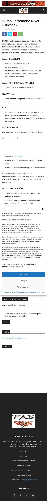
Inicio (4, 16)
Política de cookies (9, 292)
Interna (10, 16)
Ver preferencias (23, 287)
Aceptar (23, 274)
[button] (43, 209)
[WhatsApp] (20, 34)
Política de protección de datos (26, 292)
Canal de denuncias (23, 475)
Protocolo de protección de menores (23, 470)
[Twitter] (10, 34)
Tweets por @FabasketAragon (14, 338)
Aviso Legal (40, 292)
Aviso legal (23, 456)
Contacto (23, 451)
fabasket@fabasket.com (29, 480)
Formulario (18, 156)
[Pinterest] (15, 34)
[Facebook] (4, 34)
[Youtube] (32, 495)
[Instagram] (20, 495)
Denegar (23, 281)
